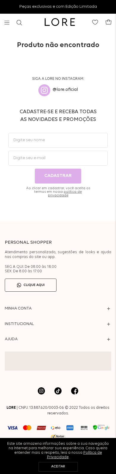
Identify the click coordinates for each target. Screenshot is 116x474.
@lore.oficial (65, 90)
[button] (7, 22)
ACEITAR (58, 466)
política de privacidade (65, 193)
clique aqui (34, 285)
